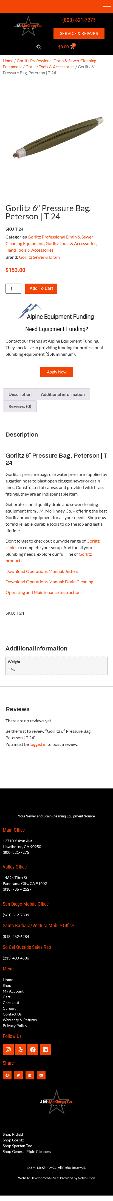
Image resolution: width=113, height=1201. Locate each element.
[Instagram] (8, 1049)
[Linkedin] (45, 1049)
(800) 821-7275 (79, 20)
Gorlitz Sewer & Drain (39, 257)
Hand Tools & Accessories (29, 249)
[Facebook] (32, 1049)
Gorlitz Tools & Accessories (50, 66)
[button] (39, 47)
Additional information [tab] (63, 394)
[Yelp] (20, 1049)
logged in (38, 744)
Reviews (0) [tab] (20, 406)
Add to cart (41, 288)
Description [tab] (20, 394)
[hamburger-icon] (107, 6)
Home (8, 60)
